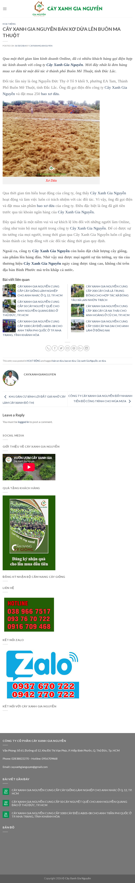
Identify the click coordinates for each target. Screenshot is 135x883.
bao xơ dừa (45, 205)
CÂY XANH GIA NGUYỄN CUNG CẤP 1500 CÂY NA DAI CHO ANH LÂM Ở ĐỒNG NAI (107, 326)
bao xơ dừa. (50, 94)
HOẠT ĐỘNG (9, 24)
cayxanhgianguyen (40, 46)
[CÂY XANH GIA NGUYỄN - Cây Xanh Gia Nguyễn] (67, 9)
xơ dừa (102, 360)
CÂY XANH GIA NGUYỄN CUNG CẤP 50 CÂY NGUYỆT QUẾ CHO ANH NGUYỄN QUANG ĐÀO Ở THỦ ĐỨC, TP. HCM (69, 803)
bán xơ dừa (58, 360)
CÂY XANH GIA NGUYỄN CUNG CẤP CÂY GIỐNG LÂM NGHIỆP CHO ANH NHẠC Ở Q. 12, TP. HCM (40, 291)
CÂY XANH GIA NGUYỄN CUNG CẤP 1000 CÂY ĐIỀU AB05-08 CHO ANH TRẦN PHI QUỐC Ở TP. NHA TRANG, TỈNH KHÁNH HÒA (72, 814)
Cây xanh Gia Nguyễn (87, 360)
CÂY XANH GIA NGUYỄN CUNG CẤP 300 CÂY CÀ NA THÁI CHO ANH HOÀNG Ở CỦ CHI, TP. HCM (108, 310)
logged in (23, 421)
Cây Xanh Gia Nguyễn (64, 64)
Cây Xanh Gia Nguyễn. (76, 212)
